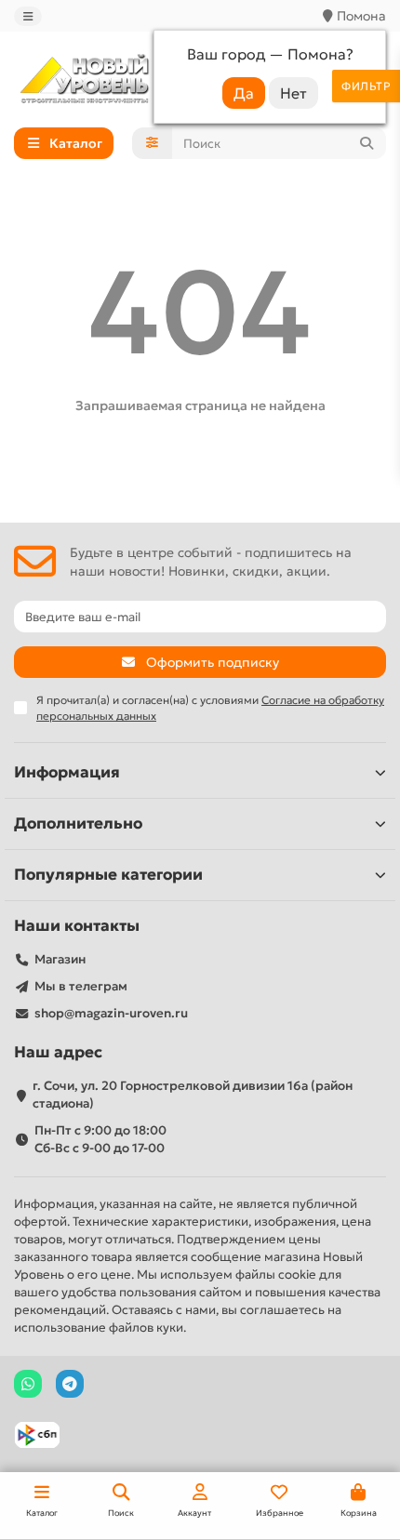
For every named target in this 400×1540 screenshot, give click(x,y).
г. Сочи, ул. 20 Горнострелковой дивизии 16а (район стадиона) (193, 1094)
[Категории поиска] (152, 143)
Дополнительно (78, 823)
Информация (67, 772)
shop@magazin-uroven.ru (111, 1013)
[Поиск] (366, 143)
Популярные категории (108, 874)
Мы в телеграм (80, 986)
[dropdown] (28, 16)
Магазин (60, 959)
